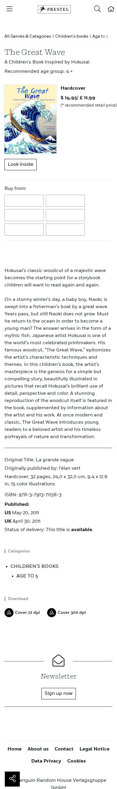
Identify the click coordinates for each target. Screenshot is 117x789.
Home (15, 749)
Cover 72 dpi (27, 613)
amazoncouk (24, 201)
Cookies (76, 761)
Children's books (71, 36)
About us (38, 749)
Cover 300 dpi (72, 613)
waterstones (24, 230)
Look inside (20, 164)
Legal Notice (95, 749)
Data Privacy (46, 761)
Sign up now (59, 693)
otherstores (65, 230)
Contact (64, 749)
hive (65, 215)
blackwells (65, 201)
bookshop (24, 215)
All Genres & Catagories (27, 36)
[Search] (97, 9)
